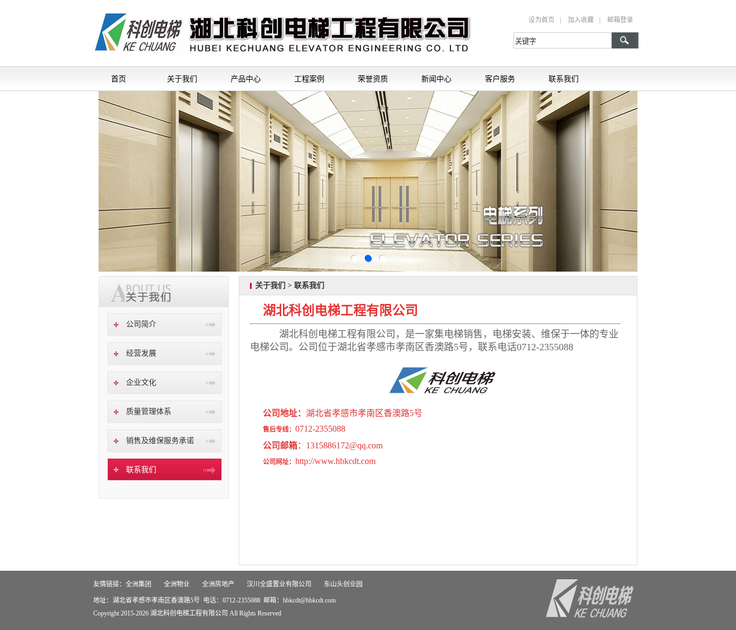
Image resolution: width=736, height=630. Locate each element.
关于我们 (182, 78)
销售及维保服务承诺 (160, 441)
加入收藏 (581, 20)
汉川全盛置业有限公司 (279, 584)
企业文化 (141, 382)
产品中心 (246, 78)
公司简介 (141, 324)
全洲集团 (138, 584)
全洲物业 (177, 584)
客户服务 (500, 78)
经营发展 (141, 353)
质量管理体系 (148, 411)
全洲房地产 (218, 584)
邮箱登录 (620, 20)
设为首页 (541, 20)
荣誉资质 (373, 78)
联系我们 (563, 78)
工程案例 (309, 78)
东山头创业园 (343, 584)
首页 (118, 78)
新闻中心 (436, 78)
